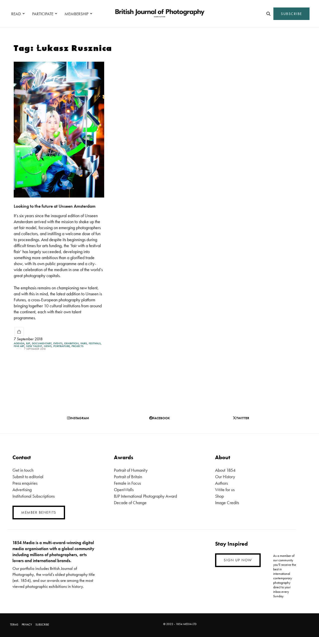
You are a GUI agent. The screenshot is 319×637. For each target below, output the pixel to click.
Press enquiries (24, 483)
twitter (242, 418)
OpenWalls (124, 489)
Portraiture (61, 346)
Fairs (83, 343)
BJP (28, 343)
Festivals (95, 343)
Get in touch (22, 470)
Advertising (22, 489)
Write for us (225, 489)
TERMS (14, 625)
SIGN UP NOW (238, 560)
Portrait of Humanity (131, 470)
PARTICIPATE (42, 13)
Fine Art (19, 346)
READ (16, 13)
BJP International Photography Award (145, 496)
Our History (225, 476)
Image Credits (227, 502)
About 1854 (225, 470)
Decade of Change (130, 502)
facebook (161, 418)
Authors (221, 483)
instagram (79, 418)
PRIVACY (27, 625)
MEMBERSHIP (76, 13)
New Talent (34, 346)
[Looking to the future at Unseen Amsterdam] (59, 130)
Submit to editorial (27, 476)
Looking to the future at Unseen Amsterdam (54, 206)
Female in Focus (127, 483)
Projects (77, 346)
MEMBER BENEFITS (38, 512)
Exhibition (71, 343)
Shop (219, 496)
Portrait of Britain (128, 476)
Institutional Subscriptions (33, 496)
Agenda (19, 343)
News (48, 346)
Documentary (42, 343)
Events (58, 343)
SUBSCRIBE (291, 13)
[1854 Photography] (159, 13)
